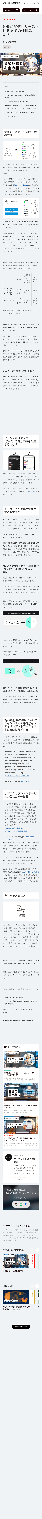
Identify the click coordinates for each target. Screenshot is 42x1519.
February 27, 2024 (29, 781)
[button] (32, 1250)
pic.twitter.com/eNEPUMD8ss (17, 776)
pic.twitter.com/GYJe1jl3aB (16, 831)
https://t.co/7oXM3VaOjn (15, 828)
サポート (30, 491)
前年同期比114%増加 (31, 872)
